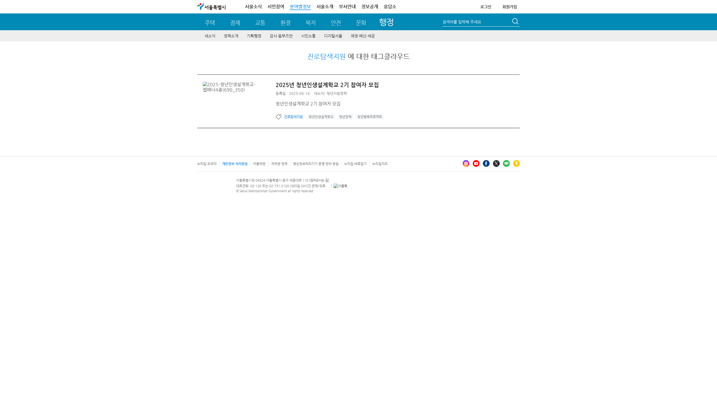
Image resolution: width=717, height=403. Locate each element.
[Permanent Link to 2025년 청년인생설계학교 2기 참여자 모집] (239, 84)
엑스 (496, 163)
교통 (260, 23)
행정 (386, 22)
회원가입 (509, 6)
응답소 (390, 6)
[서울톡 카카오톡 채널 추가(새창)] (340, 186)
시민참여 (275, 6)
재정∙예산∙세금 (363, 36)
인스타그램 (466, 163)
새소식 (209, 36)
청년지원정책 (337, 93)
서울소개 (324, 6)
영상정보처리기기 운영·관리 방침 (316, 164)
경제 (235, 23)
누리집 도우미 (207, 164)
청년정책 (345, 117)
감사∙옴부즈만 (281, 36)
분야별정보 (300, 6)
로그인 (485, 6)
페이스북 (486, 163)
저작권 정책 (279, 164)
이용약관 (259, 164)
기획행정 (254, 36)
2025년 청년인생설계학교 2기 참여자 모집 (327, 85)
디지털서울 (333, 36)
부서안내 (347, 6)
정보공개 (369, 6)
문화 (361, 23)
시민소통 (308, 36)
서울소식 (253, 6)
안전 (336, 23)
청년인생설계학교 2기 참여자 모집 (308, 103)
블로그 (506, 163)
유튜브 (476, 163)
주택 (210, 23)
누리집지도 (380, 164)
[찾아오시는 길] (319, 180)
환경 (285, 23)
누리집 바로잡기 (355, 164)
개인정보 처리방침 (235, 164)
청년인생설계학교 (321, 117)
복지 (311, 23)
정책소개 (231, 36)
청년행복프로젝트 (369, 117)
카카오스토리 (516, 163)
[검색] (516, 22)
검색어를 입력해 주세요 (462, 22)
